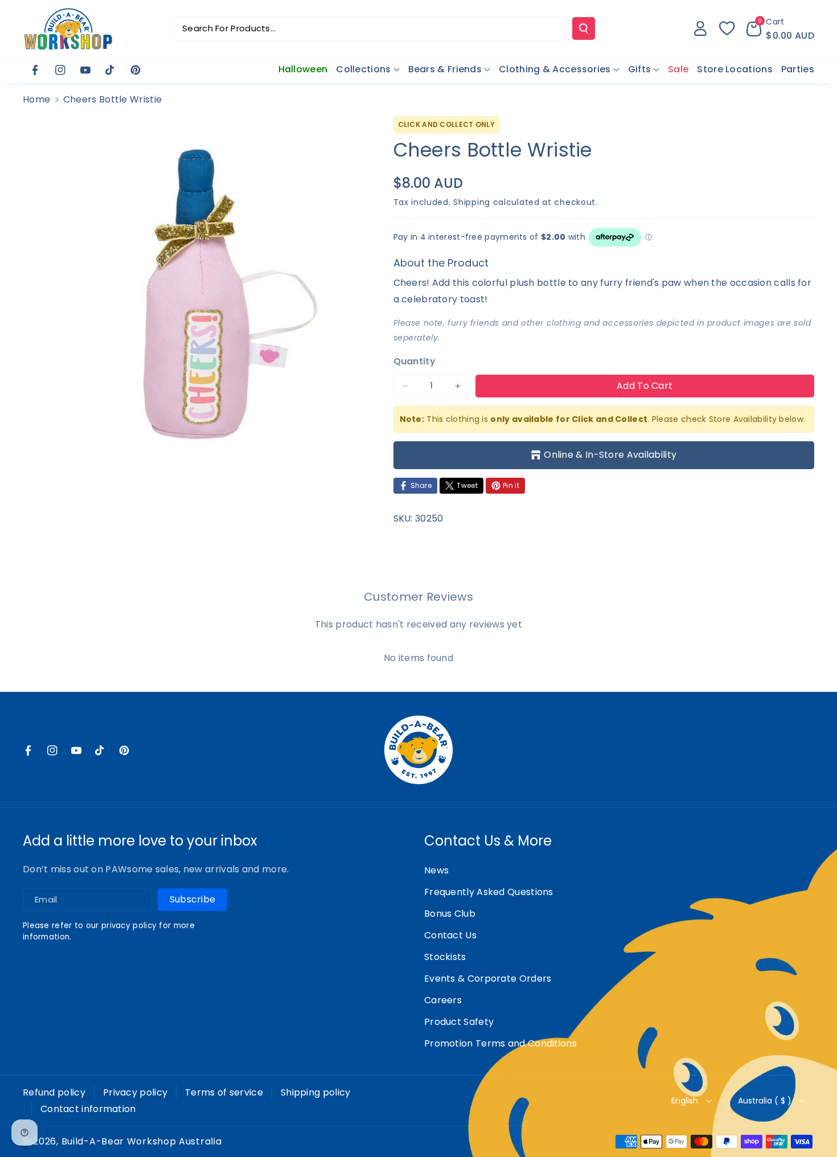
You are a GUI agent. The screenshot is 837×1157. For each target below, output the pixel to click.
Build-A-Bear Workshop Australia (141, 1141)
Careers (443, 1000)
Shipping (471, 202)
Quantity (414, 361)
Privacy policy (135, 1092)
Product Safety (459, 1021)
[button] (780, 28)
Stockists (445, 956)
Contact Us (450, 935)
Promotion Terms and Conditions (500, 1043)
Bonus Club (449, 913)
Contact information (88, 1108)
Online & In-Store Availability (610, 454)
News (436, 870)
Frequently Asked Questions (488, 891)
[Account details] (700, 28)
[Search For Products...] (583, 28)
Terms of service (224, 1092)
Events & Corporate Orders (488, 978)
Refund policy (54, 1092)
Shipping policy (316, 1092)
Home (36, 99)
